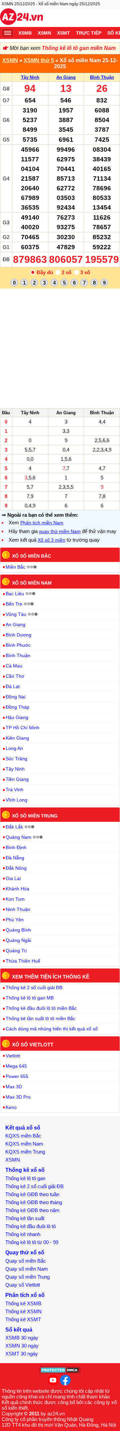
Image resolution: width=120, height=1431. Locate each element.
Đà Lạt (13, 686)
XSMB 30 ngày (21, 1338)
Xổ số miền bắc (31, 556)
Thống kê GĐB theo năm (32, 1210)
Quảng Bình (18, 930)
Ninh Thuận (18, 909)
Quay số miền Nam (26, 1269)
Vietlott (13, 1055)
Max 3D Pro (18, 1097)
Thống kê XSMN (23, 1311)
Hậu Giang (17, 717)
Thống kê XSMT (23, 1319)
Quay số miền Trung (27, 1277)
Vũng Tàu (16, 614)
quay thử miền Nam (60, 531)
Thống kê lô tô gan (25, 1178)
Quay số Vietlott (22, 1285)
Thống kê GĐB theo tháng (33, 1202)
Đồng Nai (15, 696)
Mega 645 (16, 1066)
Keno (11, 1107)
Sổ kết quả (18, 1330)
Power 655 (17, 1076)
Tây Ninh (30, 77)
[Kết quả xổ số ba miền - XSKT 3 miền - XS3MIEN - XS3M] (21, 17)
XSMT (63, 33)
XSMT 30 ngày (21, 1353)
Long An (14, 748)
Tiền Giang (17, 779)
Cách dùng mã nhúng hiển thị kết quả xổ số (52, 1028)
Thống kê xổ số (25, 1170)
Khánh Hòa (17, 888)
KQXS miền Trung (25, 1152)
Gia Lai (13, 878)
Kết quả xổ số (22, 1128)
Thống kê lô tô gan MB (30, 997)
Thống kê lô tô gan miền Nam (79, 48)
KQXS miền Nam (24, 1144)
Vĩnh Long (16, 800)
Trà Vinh (14, 789)
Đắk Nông (16, 868)
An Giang (66, 77)
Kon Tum (15, 899)
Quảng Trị (16, 950)
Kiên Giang (17, 738)
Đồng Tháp (17, 707)
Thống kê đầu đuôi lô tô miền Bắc (41, 1008)
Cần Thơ (15, 676)
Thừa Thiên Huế (23, 961)
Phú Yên (15, 919)
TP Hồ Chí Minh (22, 727)
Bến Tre (14, 604)
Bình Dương (18, 634)
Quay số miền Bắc (25, 1261)
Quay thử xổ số (24, 1252)
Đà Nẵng (15, 857)
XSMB (25, 33)
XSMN (44, 33)
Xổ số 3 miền (51, 540)
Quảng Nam (18, 837)
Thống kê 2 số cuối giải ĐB (34, 987)
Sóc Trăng (16, 758)
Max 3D (14, 1086)
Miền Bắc (15, 567)
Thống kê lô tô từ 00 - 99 (31, 1242)
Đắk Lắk (14, 826)
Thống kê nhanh (22, 1234)
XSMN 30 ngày (22, 1345)
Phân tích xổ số (25, 1295)
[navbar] (8, 33)
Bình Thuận (102, 77)
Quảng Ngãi (18, 940)
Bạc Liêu (15, 593)
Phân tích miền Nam (41, 522)
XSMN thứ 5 (39, 60)
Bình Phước (18, 645)
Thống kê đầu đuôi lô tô (30, 1226)
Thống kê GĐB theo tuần (32, 1194)
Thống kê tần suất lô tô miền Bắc (40, 1018)
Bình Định (16, 847)
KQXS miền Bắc (23, 1136)
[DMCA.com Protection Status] (60, 1372)
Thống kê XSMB (23, 1303)
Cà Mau (14, 665)
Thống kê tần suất (24, 1218)
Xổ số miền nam (32, 582)
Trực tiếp (88, 33)
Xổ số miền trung (35, 815)
